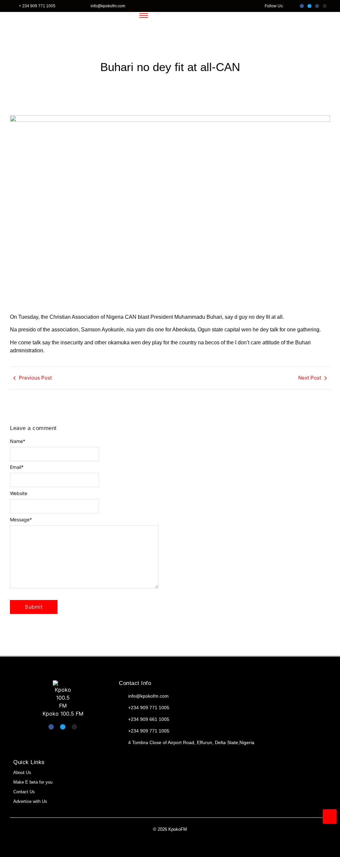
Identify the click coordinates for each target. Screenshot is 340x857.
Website (18, 493)
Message (21, 519)
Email (17, 467)
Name (17, 441)
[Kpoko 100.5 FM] (63, 695)
